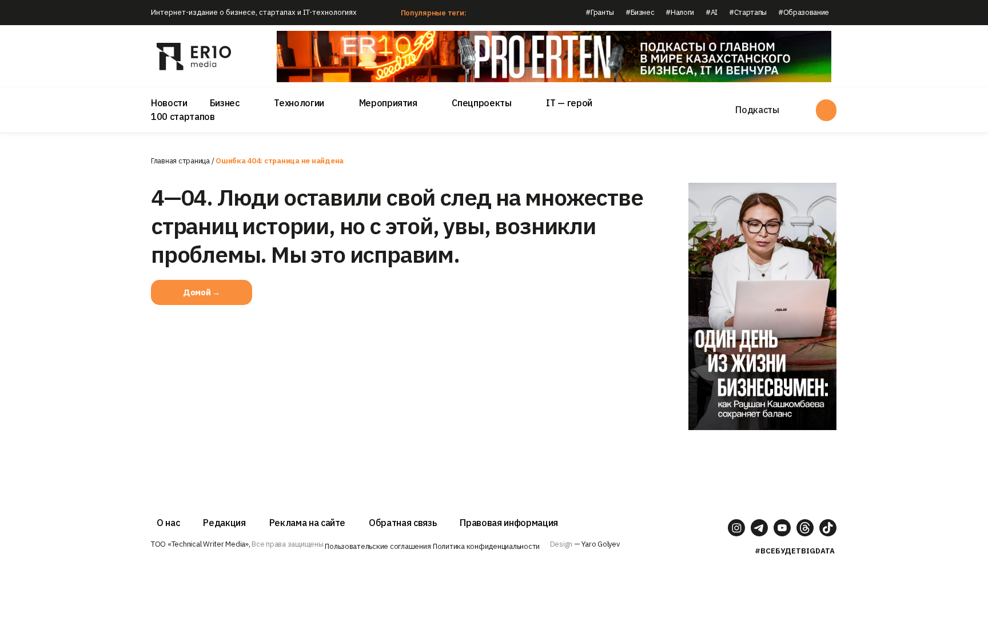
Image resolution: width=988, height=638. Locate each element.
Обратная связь (402, 522)
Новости (169, 103)
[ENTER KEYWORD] (826, 110)
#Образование (803, 12)
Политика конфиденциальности (486, 546)
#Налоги (680, 12)
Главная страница (180, 161)
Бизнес (225, 103)
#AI (712, 12)
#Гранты (599, 12)
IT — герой (569, 103)
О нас (168, 522)
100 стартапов (183, 116)
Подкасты (757, 109)
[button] (201, 292)
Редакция (224, 522)
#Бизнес (640, 12)
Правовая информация (509, 522)
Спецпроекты (481, 103)
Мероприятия (388, 103)
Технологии (299, 103)
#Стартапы (748, 12)
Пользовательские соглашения (378, 546)
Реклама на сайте (307, 522)
